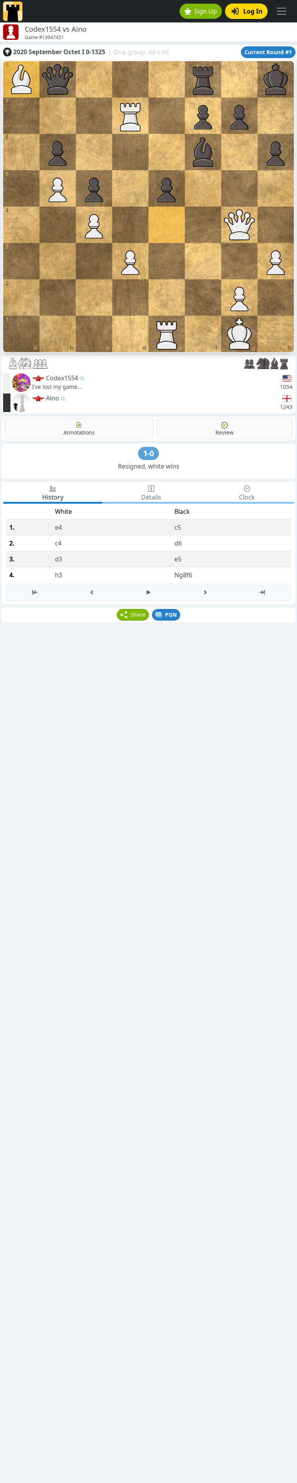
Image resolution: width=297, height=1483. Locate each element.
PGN (171, 614)
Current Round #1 (268, 52)
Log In (253, 11)
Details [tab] (151, 497)
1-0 (148, 453)
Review (224, 432)
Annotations (79, 432)
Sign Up (205, 11)
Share (137, 614)
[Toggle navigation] (281, 11)
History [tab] (52, 497)
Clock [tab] (247, 497)
